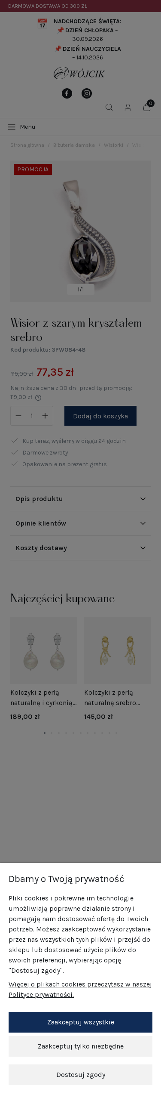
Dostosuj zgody (80, 1074)
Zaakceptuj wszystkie (80, 1022)
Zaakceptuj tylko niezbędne (81, 1046)
